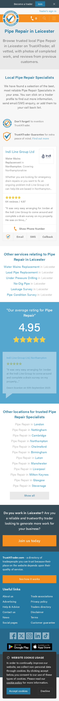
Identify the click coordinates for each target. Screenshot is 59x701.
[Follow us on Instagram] (29, 635)
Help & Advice (11, 607)
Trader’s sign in (47, 11)
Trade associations (42, 596)
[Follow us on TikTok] (45, 635)
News (6, 617)
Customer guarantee (43, 622)
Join (39, 4)
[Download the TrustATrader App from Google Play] (18, 646)
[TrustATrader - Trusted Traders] (11, 16)
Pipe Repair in (29, 424)
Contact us (9, 612)
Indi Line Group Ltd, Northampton (27, 361)
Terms (34, 617)
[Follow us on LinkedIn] (37, 635)
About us (8, 596)
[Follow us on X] (21, 635)
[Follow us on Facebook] (13, 635)
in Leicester (29, 267)
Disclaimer (37, 612)
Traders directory (41, 607)
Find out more (40, 138)
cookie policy (14, 682)
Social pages (10, 622)
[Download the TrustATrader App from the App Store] (42, 646)
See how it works (29, 579)
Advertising (9, 601)
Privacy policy (39, 601)
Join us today (29, 540)
